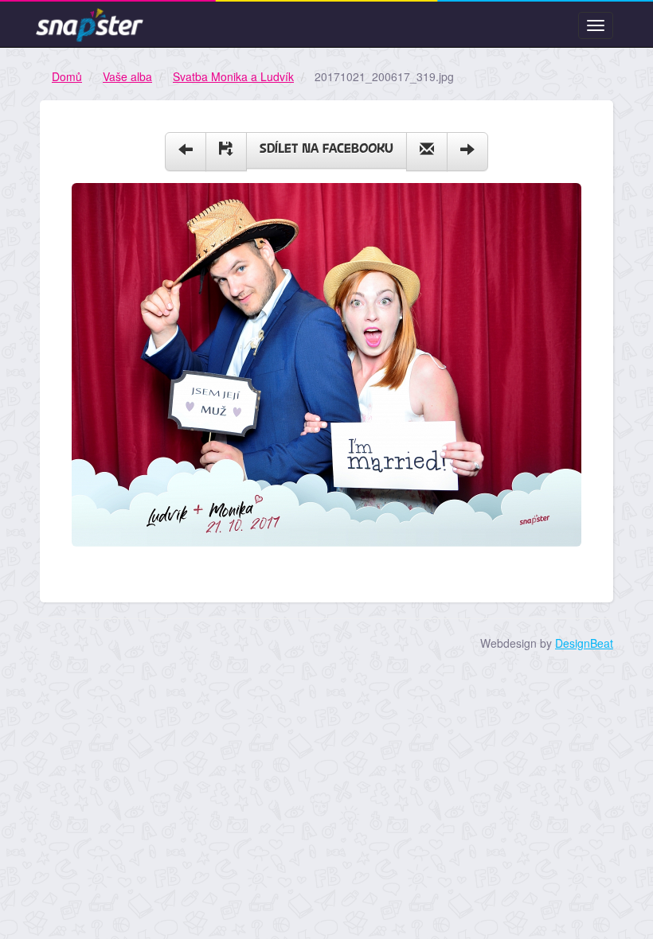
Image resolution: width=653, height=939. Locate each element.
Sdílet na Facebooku (326, 149)
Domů (67, 76)
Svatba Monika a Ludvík (233, 76)
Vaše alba (127, 76)
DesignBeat (584, 643)
